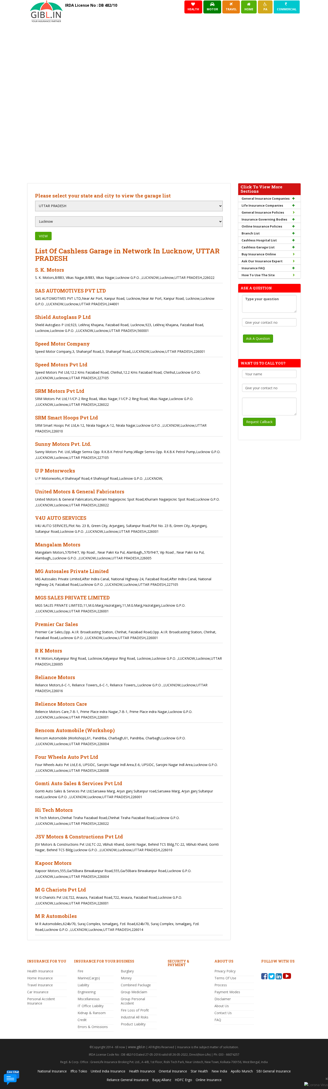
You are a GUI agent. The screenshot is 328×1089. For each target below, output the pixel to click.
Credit (82, 1019)
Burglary (127, 971)
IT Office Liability (90, 1006)
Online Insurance (209, 1079)
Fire (80, 971)
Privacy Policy (225, 971)
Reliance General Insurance (128, 1079)
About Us (221, 1006)
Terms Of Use (225, 978)
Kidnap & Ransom (92, 1013)
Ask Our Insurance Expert (262, 261)
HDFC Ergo (183, 1079)
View (43, 235)
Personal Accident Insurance (41, 1001)
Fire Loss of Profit (135, 1010)
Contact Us (223, 1013)
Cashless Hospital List (259, 240)
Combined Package (136, 985)
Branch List (251, 233)
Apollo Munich (242, 1071)
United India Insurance (108, 1071)
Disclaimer (222, 999)
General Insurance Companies (266, 198)
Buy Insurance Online (259, 254)
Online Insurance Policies (262, 226)
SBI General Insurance (273, 1071)
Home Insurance (40, 978)
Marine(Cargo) (89, 978)
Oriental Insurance (173, 1071)
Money (126, 978)
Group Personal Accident (133, 1001)
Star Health (199, 1071)
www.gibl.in (136, 1047)
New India (219, 1071)
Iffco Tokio (78, 1071)
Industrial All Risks (134, 1017)
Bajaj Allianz (161, 1079)
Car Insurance (38, 992)
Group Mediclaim (134, 992)
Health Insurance (40, 971)
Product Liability (133, 1024)
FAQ (217, 1019)
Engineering (87, 992)
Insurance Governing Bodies (264, 219)
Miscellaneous (89, 999)
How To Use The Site (258, 275)
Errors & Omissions (93, 1026)
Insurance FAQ (253, 268)
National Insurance (52, 1071)
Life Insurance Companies (262, 205)
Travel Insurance (40, 985)
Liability (83, 985)
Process (220, 985)
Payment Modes (227, 992)
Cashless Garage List (258, 247)
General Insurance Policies (263, 212)
